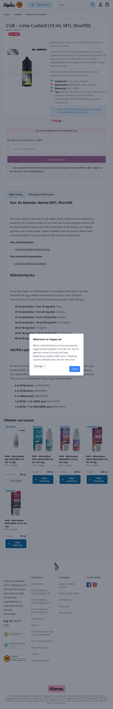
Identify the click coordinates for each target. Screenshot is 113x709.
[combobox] (39, 366)
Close (75, 369)
